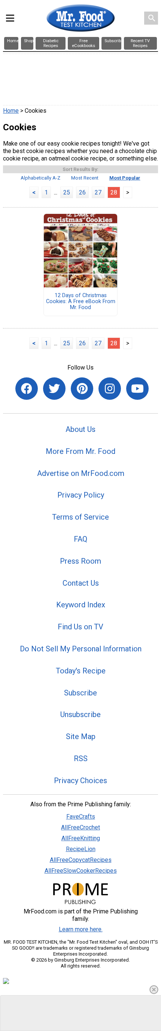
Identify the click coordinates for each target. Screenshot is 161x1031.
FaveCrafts (80, 816)
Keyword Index (80, 604)
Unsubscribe (80, 714)
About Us (80, 429)
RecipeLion (80, 849)
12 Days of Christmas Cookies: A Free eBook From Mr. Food (80, 302)
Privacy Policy (80, 494)
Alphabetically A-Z (40, 178)
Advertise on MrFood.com (80, 473)
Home (11, 110)
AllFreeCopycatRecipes (81, 859)
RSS (81, 758)
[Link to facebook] (26, 388)
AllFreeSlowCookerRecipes (81, 870)
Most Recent (84, 178)
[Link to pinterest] (82, 388)
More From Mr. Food (80, 451)
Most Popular (124, 178)
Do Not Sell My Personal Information (81, 648)
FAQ (80, 539)
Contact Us (81, 583)
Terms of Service (80, 517)
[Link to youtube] (137, 388)
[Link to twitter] (54, 388)
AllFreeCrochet (80, 827)
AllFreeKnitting (80, 838)
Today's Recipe (81, 670)
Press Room (80, 561)
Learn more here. (81, 929)
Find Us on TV (80, 626)
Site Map (80, 736)
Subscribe (80, 692)
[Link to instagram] (109, 388)
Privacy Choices (80, 780)
